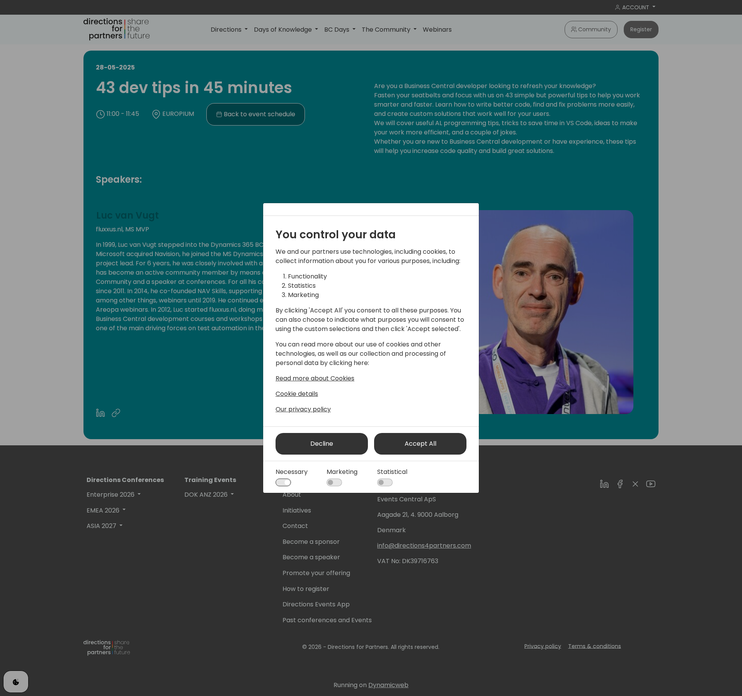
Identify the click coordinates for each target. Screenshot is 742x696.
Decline (321, 443)
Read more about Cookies (315, 378)
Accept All (420, 443)
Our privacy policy (303, 409)
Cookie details (297, 393)
